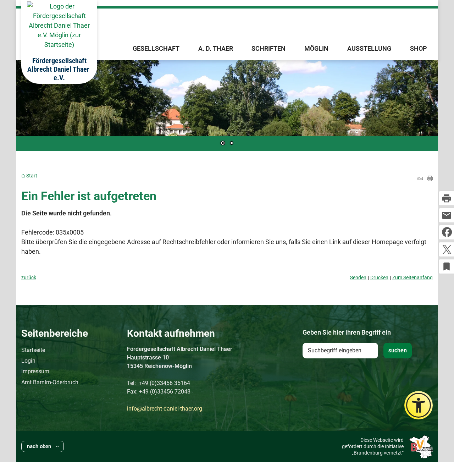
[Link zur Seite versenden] (420, 178)
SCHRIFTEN (268, 48)
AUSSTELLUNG (369, 48)
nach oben (39, 446)
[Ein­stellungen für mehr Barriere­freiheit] (418, 405)
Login (28, 360)
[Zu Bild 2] (232, 144)
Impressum (35, 371)
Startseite (33, 350)
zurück (28, 278)
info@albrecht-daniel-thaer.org (164, 408)
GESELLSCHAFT (156, 48)
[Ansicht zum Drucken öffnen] (430, 178)
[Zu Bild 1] (223, 144)
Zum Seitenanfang (412, 278)
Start (31, 176)
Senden (358, 278)
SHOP (418, 48)
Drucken (379, 278)
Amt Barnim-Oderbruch (49, 382)
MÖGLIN (316, 48)
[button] (44, 106)
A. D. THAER (215, 48)
